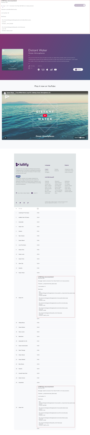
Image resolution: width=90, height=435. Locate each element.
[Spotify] (39, 69)
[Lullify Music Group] (6, 6)
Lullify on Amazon (69, 172)
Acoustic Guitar (58, 184)
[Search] (87, 5)
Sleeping (47, 181)
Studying (47, 182)
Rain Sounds (57, 188)
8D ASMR (47, 190)
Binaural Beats (58, 187)
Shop (45, 5)
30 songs (33, 65)
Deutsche (57, 170)
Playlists (25, 5)
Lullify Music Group (69, 170)
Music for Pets (48, 187)
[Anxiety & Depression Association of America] (18, 177)
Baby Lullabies (48, 185)
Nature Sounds (48, 188)
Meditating (67, 181)
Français (56, 169)
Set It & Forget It (58, 191)
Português (47, 172)
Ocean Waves (68, 188)
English (46, 169)
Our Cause (56, 5)
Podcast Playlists (68, 191)
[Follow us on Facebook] (16, 202)
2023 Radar (47, 193)
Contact (65, 5)
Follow (79, 69)
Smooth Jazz (48, 184)
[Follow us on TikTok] (28, 202)
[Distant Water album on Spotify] (12, 59)
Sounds (35, 5)
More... (56, 193)
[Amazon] (43, 69)
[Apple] (47, 69)
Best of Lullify (48, 191)
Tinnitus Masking (58, 190)
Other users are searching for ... (32, 8)
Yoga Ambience (58, 182)
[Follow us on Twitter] (20, 202)
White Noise (67, 187)
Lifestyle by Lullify (69, 169)
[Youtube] (55, 69)
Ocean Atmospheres (36, 53)
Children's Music (68, 185)
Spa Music (67, 182)
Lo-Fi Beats (67, 184)
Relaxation (57, 181)
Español (47, 170)
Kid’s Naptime (58, 185)
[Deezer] (51, 69)
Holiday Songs (68, 190)
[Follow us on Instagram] (24, 202)
